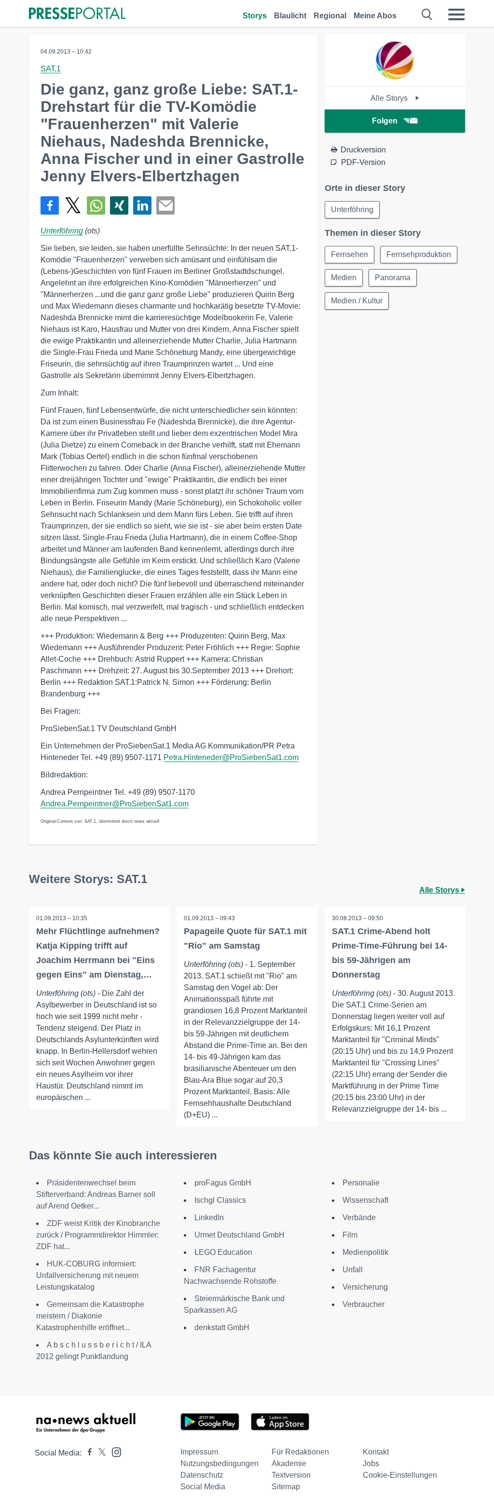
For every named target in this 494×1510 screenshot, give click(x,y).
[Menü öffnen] (456, 14)
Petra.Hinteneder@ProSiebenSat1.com (231, 757)
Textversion (291, 1475)
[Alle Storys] (394, 78)
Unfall (353, 1269)
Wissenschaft (365, 1200)
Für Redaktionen (300, 1452)
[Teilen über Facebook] (50, 205)
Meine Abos (375, 16)
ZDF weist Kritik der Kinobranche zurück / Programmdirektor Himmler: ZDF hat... (98, 1235)
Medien (344, 277)
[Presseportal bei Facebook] (87, 1453)
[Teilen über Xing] (119, 205)
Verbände (359, 1217)
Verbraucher (363, 1304)
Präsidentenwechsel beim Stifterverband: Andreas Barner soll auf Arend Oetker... (95, 1194)
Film (350, 1235)
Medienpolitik (365, 1252)
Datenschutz (201, 1475)
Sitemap (286, 1487)
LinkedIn (209, 1217)
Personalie (361, 1183)
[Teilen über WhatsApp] (96, 205)
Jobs (371, 1463)
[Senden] (165, 205)
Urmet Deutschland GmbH (239, 1235)
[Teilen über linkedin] (142, 205)
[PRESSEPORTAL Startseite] (77, 14)
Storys (255, 16)
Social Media (202, 1487)
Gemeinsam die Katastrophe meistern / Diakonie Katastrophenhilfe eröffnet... (90, 1316)
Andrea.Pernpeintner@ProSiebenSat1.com (115, 804)
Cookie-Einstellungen (400, 1475)
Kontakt (376, 1452)
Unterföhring (62, 231)
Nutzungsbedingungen (219, 1463)
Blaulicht (290, 16)
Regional (330, 16)
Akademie (289, 1463)
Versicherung (365, 1287)
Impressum (199, 1452)
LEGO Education (223, 1252)
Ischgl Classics (220, 1200)
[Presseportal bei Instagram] (113, 1451)
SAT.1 (51, 69)
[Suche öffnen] (427, 14)
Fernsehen (349, 254)
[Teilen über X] (73, 205)
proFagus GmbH (222, 1183)
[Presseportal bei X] (99, 1453)
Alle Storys (390, 98)
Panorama (393, 277)
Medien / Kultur (357, 301)
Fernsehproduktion (418, 254)
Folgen (385, 121)
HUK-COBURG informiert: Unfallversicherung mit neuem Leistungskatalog (87, 1275)
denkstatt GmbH (221, 1327)
